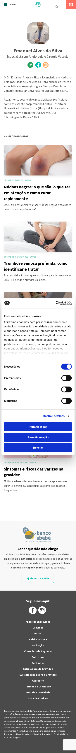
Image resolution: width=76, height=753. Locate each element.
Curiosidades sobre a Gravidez (38, 674)
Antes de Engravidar (38, 621)
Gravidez (37, 627)
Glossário (38, 680)
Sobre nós (38, 657)
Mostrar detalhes (54, 415)
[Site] (30, 65)
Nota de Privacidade (37, 692)
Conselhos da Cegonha (38, 651)
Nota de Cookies (38, 698)
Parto (38, 633)
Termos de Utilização (38, 686)
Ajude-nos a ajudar (38, 578)
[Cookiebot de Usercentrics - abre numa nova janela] (55, 303)
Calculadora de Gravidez (38, 668)
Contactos (38, 663)
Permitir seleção (38, 437)
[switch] (62, 378)
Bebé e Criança (38, 639)
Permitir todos (38, 426)
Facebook (32, 610)
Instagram (42, 610)
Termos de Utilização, (14, 734)
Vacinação (38, 645)
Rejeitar (38, 447)
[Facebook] (38, 65)
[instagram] (45, 65)
